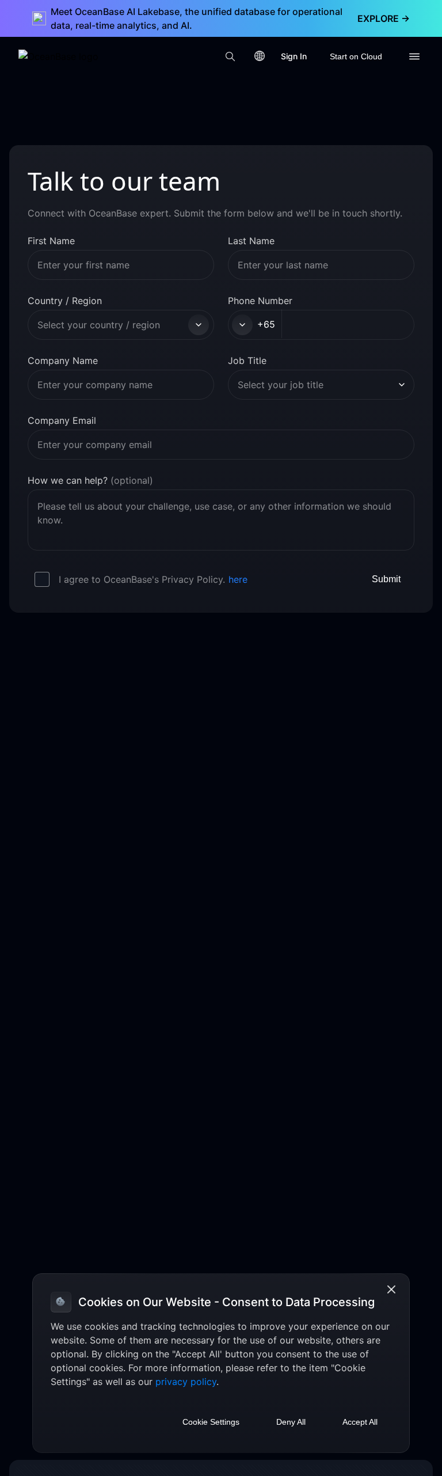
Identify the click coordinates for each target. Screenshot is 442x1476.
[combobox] (111, 325)
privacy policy (185, 1381)
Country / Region (65, 300)
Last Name (251, 240)
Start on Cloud (356, 56)
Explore (383, 18)
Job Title (247, 360)
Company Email (62, 420)
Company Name (63, 360)
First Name (51, 240)
